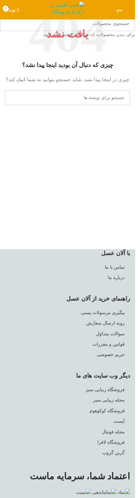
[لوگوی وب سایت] (67, 9)
